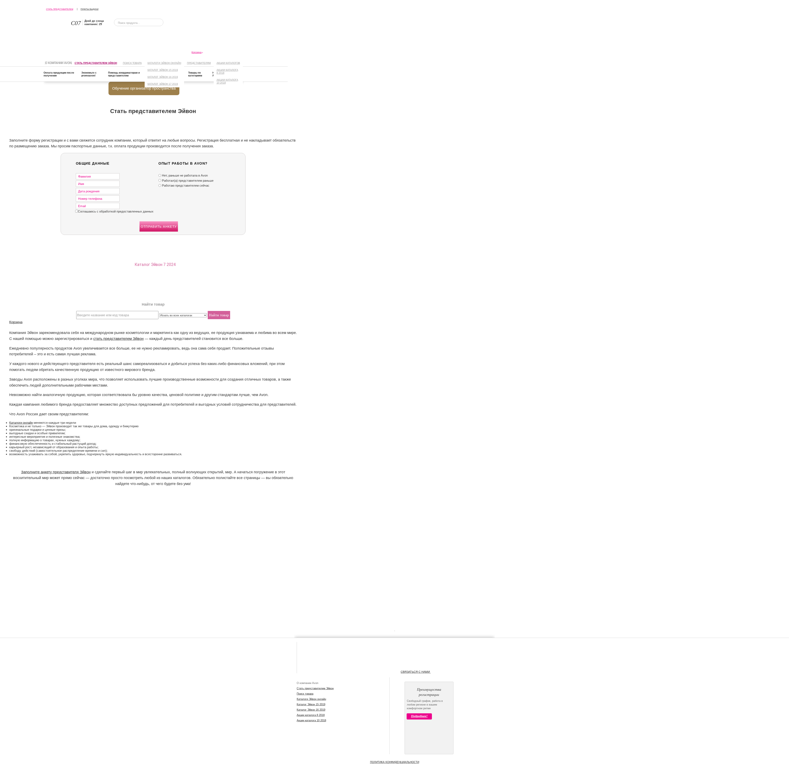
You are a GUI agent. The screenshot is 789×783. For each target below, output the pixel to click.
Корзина (15, 322)
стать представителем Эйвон (118, 339)
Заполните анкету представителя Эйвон (56, 472)
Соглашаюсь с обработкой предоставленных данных (115, 211)
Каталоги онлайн (21, 422)
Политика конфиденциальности (394, 762)
